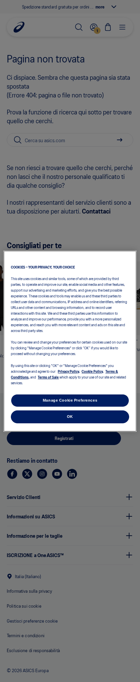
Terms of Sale (48, 376)
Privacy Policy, (69, 371)
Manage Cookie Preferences (70, 400)
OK (70, 416)
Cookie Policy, (93, 371)
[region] (69, 340)
